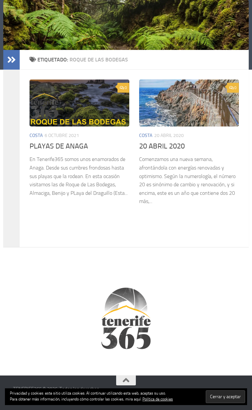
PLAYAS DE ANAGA (59, 146)
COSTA (36, 135)
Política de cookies (157, 399)
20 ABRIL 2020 (162, 146)
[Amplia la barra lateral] (11, 60)
